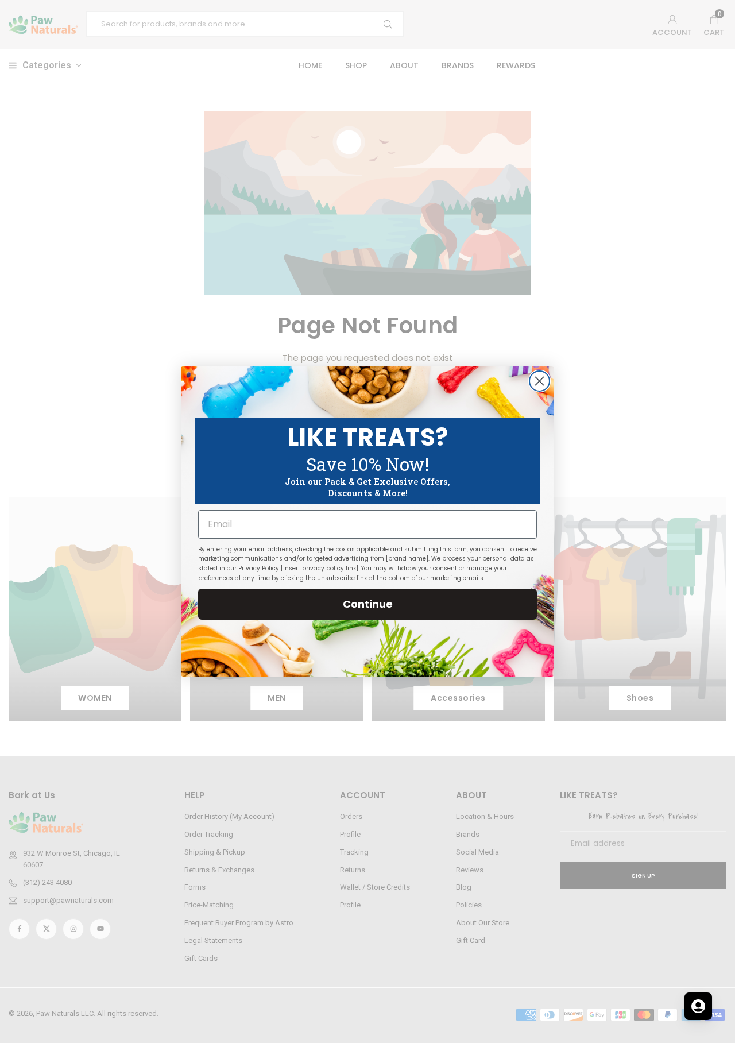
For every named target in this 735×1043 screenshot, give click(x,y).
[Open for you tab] (698, 1006)
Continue (368, 604)
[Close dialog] (539, 381)
